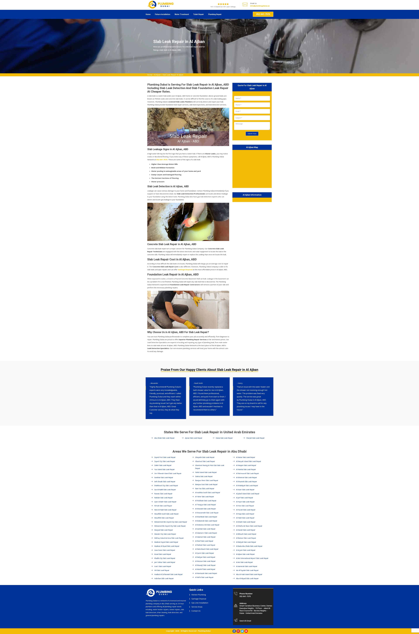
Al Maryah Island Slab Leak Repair (248, 461)
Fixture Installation (162, 14)
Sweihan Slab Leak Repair (163, 477)
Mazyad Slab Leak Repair (163, 530)
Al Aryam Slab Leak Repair (245, 550)
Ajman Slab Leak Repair (193, 438)
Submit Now (252, 134)
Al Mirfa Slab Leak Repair (204, 577)
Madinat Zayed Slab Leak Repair (166, 542)
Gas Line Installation (199, 603)
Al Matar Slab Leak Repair (245, 457)
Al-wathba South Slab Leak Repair (207, 492)
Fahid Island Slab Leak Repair (206, 472)
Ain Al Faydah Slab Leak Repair (247, 570)
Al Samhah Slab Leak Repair (205, 529)
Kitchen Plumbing (198, 595)
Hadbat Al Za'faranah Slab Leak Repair (168, 574)
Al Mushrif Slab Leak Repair (205, 569)
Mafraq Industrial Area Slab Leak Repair (169, 538)
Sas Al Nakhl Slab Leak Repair (165, 489)
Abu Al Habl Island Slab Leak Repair (249, 574)
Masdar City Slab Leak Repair (165, 534)
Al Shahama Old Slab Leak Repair (207, 525)
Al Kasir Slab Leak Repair (245, 489)
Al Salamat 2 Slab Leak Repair (206, 533)
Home (148, 14)
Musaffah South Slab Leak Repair (166, 514)
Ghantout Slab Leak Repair (205, 461)
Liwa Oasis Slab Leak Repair (164, 550)
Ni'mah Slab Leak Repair (163, 506)
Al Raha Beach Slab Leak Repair (206, 549)
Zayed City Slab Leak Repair (164, 461)
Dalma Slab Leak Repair (204, 476)
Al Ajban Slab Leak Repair (245, 554)
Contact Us (195, 611)
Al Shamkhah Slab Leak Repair (206, 517)
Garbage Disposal (185, 269)
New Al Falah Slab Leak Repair (165, 510)
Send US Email (245, 621)
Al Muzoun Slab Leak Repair (205, 561)
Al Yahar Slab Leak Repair (204, 496)
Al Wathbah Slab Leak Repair (205, 500)
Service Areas (196, 607)
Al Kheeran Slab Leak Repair (246, 477)
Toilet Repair (198, 14)
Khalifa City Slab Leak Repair (164, 558)
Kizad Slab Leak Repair (162, 554)
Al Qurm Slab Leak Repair (204, 553)
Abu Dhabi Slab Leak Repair (164, 438)
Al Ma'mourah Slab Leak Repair (247, 473)
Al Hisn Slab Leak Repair (245, 506)
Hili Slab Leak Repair (161, 570)
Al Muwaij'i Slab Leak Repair (205, 565)
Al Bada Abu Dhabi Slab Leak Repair (249, 546)
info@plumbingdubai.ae (260, 6)
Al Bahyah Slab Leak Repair (246, 542)
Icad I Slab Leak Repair (162, 566)
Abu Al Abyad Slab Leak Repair (247, 578)
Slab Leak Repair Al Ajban (173, 75)
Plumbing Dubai (204, 631)
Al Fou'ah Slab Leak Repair (245, 510)
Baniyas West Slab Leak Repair (206, 480)
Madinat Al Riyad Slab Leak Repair (166, 546)
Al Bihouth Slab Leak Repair (246, 534)
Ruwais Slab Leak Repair (163, 493)
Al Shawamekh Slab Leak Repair (207, 513)
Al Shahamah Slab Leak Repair (206, 521)
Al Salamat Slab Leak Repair (205, 537)
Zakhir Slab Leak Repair (163, 465)
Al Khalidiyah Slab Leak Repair (247, 485)
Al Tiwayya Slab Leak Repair (205, 504)
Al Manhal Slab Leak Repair (246, 469)
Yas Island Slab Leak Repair (164, 469)
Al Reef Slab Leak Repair (204, 541)
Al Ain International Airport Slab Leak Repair (252, 558)
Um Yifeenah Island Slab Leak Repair (167, 473)
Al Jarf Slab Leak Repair (244, 498)
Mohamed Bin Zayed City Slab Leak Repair (170, 526)
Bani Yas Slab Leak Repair (204, 488)
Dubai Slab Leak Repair (224, 438)
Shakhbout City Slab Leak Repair (166, 485)
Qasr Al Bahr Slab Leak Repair (165, 502)
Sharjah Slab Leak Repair (255, 438)
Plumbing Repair (215, 14)
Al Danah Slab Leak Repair (245, 530)
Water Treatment (182, 14)
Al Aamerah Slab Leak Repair (246, 566)
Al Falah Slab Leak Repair (245, 518)
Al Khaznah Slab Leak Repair (246, 481)
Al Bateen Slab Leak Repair (246, 538)
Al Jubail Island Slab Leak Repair (247, 493)
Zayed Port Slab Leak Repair (165, 457)
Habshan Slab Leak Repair (164, 578)
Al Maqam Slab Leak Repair (246, 465)
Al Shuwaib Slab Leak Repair (205, 509)
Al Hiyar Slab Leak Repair (245, 502)
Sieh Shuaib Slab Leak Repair (164, 481)
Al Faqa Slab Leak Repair (245, 514)
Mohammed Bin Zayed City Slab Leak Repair (170, 522)
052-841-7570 (263, 14)
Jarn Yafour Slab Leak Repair (164, 562)
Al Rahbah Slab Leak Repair (205, 545)
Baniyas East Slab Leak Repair (206, 484)
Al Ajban (157, 75)
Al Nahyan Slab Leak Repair (205, 557)
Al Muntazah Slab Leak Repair (206, 573)
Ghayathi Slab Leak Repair (205, 457)
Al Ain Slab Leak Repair (244, 562)
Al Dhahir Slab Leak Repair (245, 522)
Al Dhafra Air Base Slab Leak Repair (249, 526)
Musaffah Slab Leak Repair (164, 518)
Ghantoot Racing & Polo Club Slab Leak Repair (209, 466)
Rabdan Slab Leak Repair (163, 498)
